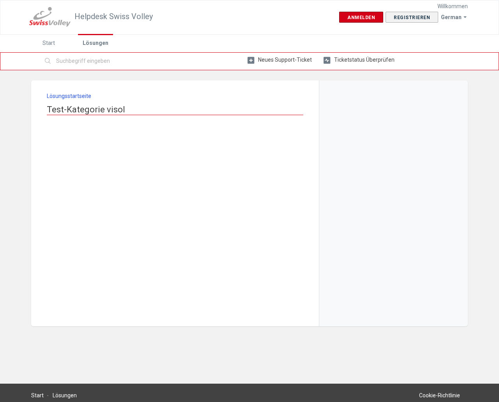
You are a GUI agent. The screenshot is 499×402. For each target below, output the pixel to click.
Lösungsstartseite (69, 96)
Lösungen (95, 43)
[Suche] (48, 61)
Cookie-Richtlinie (439, 395)
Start (48, 43)
